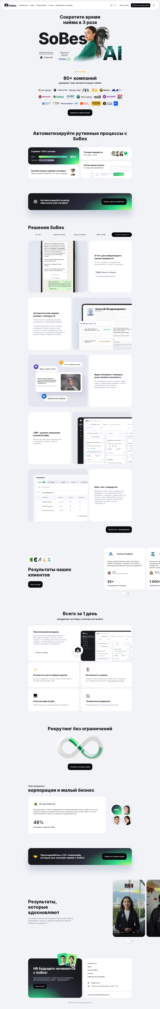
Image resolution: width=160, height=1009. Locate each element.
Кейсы (32, 5)
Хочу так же (35, 584)
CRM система (100, 234)
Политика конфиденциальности (98, 994)
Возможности (23, 5)
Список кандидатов (122, 234)
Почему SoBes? (41, 5)
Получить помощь (42, 652)
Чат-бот (38, 234)
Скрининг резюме (59, 234)
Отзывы (51, 5)
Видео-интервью (80, 234)
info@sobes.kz (95, 983)
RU (111, 5)
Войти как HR (124, 5)
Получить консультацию (140, 5)
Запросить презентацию (80, 113)
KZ (115, 5)
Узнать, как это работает (114, 202)
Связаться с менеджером (119, 529)
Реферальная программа (64, 5)
